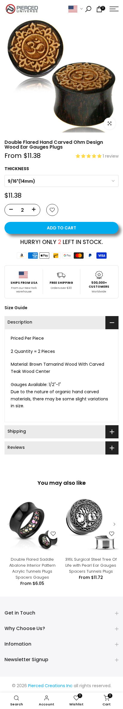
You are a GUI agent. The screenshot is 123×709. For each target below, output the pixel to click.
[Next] (114, 524)
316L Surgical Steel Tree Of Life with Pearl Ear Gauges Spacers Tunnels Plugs (91, 565)
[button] (89, 156)
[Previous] (8, 524)
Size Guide (15, 308)
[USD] (75, 9)
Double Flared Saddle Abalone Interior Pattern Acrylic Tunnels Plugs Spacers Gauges (32, 568)
